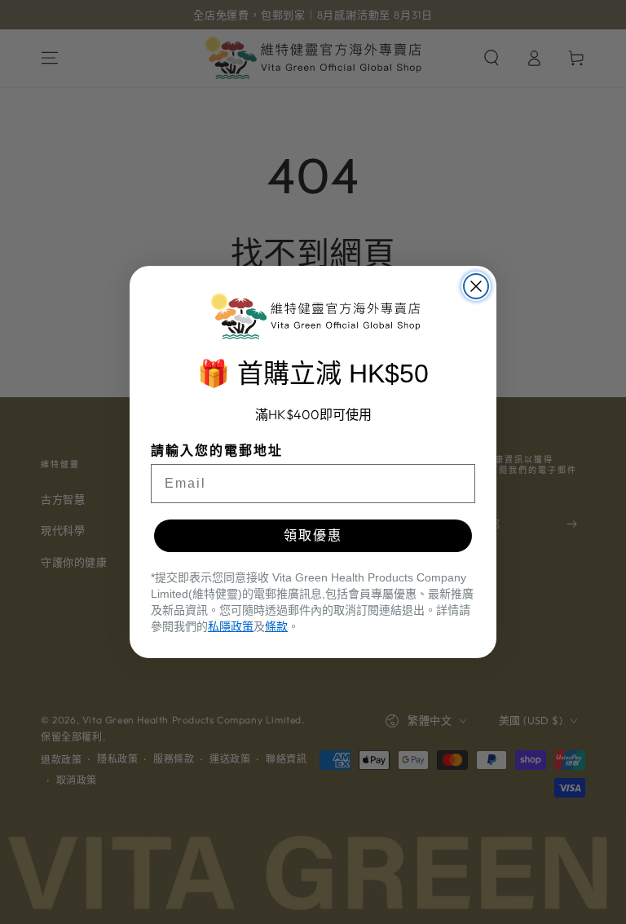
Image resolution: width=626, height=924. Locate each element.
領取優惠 (313, 535)
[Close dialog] (476, 286)
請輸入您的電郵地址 (217, 451)
